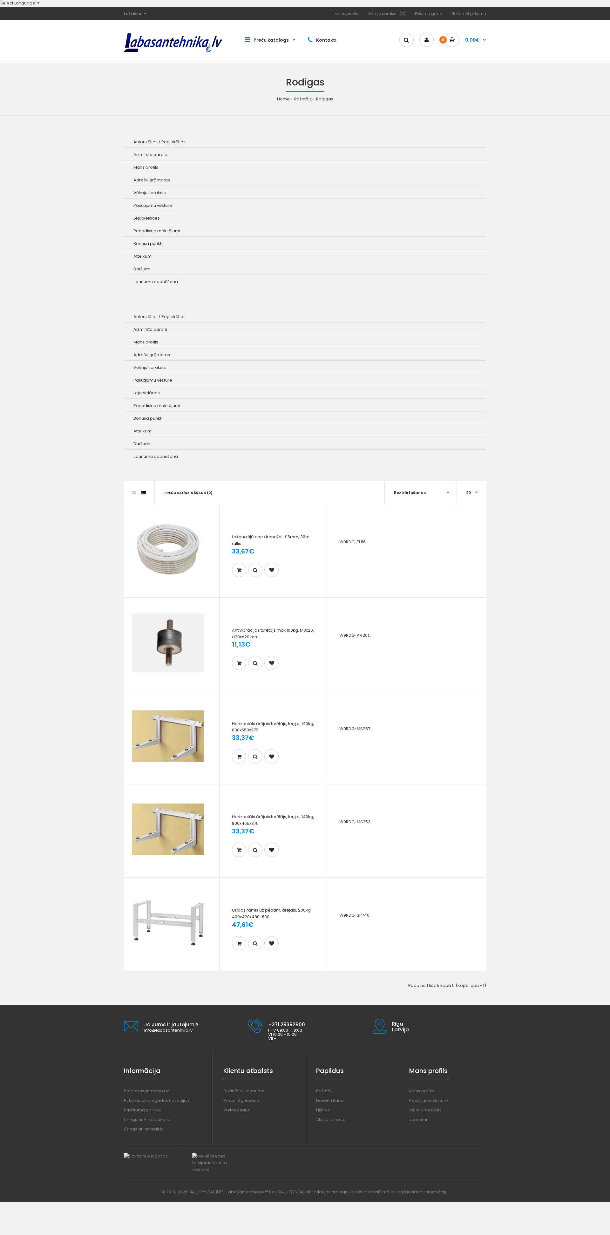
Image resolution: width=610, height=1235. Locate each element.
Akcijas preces (331, 1119)
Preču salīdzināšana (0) (188, 492)
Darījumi (141, 269)
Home (283, 99)
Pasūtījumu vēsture (152, 205)
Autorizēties (145, 142)
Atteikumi (142, 256)
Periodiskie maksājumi (156, 231)
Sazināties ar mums (243, 1091)
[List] (143, 492)
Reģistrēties (173, 142)
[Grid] (134, 492)
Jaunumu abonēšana (155, 282)
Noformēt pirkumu (468, 13)
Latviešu (132, 13)
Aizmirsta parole (150, 155)
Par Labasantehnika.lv (146, 1091)
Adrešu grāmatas (151, 180)
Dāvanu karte (330, 1100)
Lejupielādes (146, 218)
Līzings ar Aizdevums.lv (147, 1119)
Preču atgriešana (241, 1100)
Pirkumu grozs (428, 13)
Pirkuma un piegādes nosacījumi (158, 1100)
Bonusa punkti (147, 244)
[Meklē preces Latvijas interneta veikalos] (215, 1169)
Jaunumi (418, 1119)
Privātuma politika (142, 1110)
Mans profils (346, 13)
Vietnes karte (237, 1110)
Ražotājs (302, 99)
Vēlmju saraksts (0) (386, 13)
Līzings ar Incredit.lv (143, 1129)
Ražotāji (324, 1091)
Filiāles (323, 1110)
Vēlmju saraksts (149, 193)
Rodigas (324, 99)
